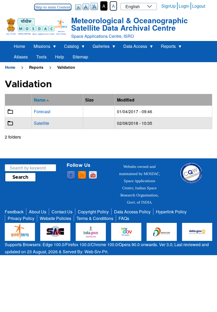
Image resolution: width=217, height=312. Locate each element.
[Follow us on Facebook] (71, 175)
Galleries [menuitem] (99, 47)
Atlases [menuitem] (21, 57)
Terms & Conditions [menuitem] (94, 218)
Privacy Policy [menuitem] (21, 218)
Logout (198, 6)
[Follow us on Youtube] (93, 175)
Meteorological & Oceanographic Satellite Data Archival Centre (129, 24)
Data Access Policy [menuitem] (132, 212)
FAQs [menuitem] (124, 218)
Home (10, 67)
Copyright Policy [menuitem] (93, 212)
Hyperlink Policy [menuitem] (171, 212)
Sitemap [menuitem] (80, 57)
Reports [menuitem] (166, 47)
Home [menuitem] (19, 46)
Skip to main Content (52, 7)
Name (42, 100)
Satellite (41, 123)
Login (184, 6)
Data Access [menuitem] (133, 47)
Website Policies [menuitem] (55, 218)
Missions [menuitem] (39, 47)
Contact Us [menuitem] (62, 212)
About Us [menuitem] (37, 212)
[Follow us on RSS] (82, 175)
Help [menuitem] (59, 57)
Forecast (42, 111)
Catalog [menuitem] (69, 47)
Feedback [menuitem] (14, 212)
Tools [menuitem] (41, 57)
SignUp (168, 6)
